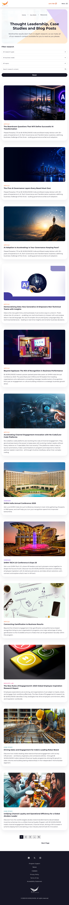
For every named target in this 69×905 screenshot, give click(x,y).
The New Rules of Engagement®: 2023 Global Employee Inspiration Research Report (33, 687)
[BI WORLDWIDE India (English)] (4, 3)
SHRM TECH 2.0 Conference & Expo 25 (20, 563)
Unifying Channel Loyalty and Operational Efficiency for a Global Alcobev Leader (32, 815)
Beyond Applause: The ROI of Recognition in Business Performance (33, 371)
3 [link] (30, 837)
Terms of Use (34, 878)
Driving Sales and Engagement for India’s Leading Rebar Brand (31, 750)
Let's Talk (52, 3)
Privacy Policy (34, 874)
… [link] (34, 837)
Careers (34, 871)
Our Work (33, 15)
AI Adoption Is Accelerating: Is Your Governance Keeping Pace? (31, 247)
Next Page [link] (45, 843)
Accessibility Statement (34, 881)
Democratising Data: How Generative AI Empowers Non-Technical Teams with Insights (32, 308)
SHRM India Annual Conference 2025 (20, 503)
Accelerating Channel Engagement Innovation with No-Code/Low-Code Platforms (33, 436)
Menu (63, 3)
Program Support (34, 863)
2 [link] (25, 837)
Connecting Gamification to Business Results (23, 624)
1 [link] (21, 837)
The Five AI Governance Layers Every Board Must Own (27, 188)
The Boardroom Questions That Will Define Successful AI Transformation (28, 127)
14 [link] (39, 837)
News (35, 867)
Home (24, 15)
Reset (34, 75)
